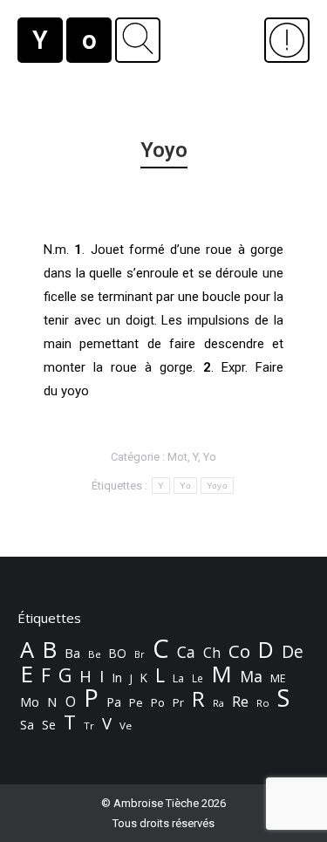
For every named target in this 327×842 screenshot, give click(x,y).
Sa (27, 724)
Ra (218, 702)
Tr (89, 725)
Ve (125, 725)
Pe (136, 702)
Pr (178, 702)
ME (278, 678)
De (292, 652)
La (178, 678)
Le (197, 678)
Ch (212, 652)
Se (49, 724)
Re (240, 701)
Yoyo (217, 485)
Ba (72, 652)
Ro (262, 702)
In (117, 677)
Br (139, 654)
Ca (186, 652)
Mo (29, 702)
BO (117, 653)
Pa (113, 701)
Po (158, 702)
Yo (209, 456)
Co (239, 651)
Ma (251, 676)
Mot (177, 456)
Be (94, 654)
